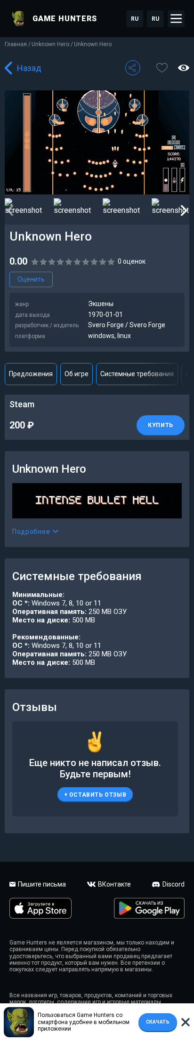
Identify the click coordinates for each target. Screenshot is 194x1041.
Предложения (31, 374)
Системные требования (137, 374)
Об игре (77, 374)
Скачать (158, 1022)
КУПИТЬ (160, 425)
